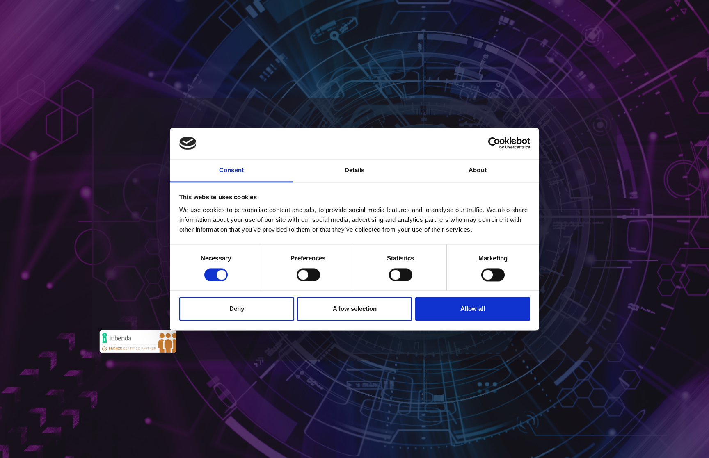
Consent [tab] (231, 170)
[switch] (308, 274)
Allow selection (355, 308)
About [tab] (478, 170)
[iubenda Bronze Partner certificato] (138, 341)
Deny (236, 308)
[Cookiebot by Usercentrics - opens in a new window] (494, 143)
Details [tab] (355, 170)
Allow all (472, 308)
